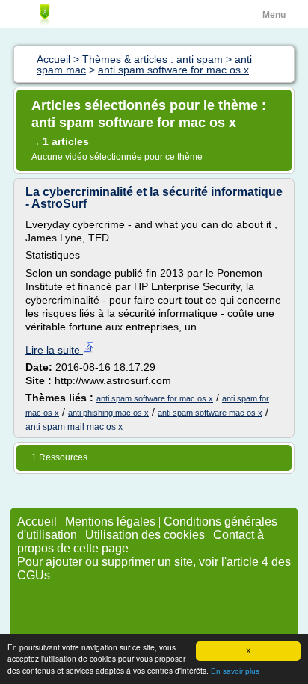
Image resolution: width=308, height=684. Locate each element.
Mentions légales (110, 521)
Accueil (37, 521)
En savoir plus (235, 671)
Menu (274, 15)
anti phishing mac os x (108, 412)
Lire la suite (54, 350)
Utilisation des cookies (145, 535)
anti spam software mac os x (210, 412)
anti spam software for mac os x (154, 398)
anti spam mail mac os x (74, 427)
